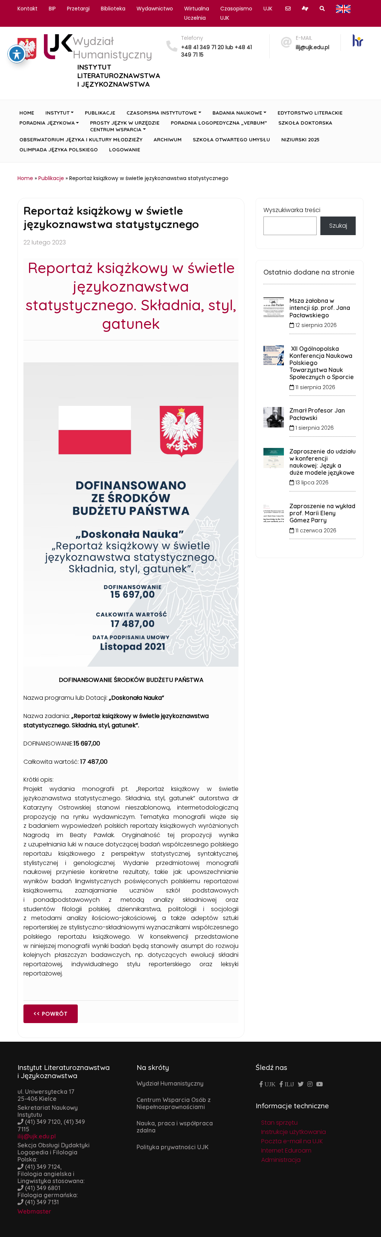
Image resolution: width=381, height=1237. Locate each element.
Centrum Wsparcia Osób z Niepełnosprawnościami (174, 1103)
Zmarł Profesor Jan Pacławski (317, 414)
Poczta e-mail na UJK (292, 1141)
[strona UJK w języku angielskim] (343, 8)
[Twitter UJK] (301, 1084)
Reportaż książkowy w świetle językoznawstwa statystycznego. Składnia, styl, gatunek (131, 295)
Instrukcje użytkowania (293, 1132)
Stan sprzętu (279, 1122)
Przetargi (78, 8)
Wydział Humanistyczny (170, 1083)
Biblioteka (113, 8)
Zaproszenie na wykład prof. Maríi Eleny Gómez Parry (322, 513)
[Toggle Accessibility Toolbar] (17, 54)
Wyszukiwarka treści (291, 210)
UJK (267, 8)
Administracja (281, 1160)
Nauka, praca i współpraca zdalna (175, 1126)
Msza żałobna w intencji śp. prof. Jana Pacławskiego (319, 307)
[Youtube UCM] (319, 1084)
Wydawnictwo (155, 8)
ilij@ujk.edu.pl (312, 47)
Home (25, 178)
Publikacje (51, 178)
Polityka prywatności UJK (172, 1147)
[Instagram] (310, 1084)
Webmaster (34, 1211)
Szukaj (338, 225)
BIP (52, 8)
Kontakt (27, 8)
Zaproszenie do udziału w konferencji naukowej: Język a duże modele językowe (322, 462)
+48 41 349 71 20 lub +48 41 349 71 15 (216, 51)
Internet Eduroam (286, 1150)
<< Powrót (50, 1014)
